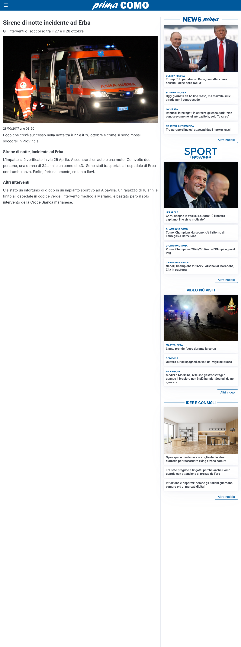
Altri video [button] (227, 392)
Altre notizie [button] (226, 140)
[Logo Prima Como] (120, 5)
